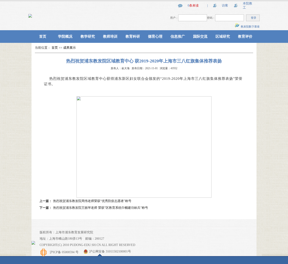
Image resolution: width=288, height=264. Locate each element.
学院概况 (65, 36)
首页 (42, 36)
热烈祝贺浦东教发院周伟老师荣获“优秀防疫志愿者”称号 (92, 201)
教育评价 (245, 36)
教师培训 (110, 36)
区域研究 (223, 36)
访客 (225, 5)
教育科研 (133, 36)
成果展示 (69, 47)
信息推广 (178, 36)
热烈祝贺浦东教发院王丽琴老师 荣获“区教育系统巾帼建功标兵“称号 (100, 207)
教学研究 (88, 36)
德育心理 (155, 36)
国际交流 (200, 36)
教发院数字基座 (249, 26)
